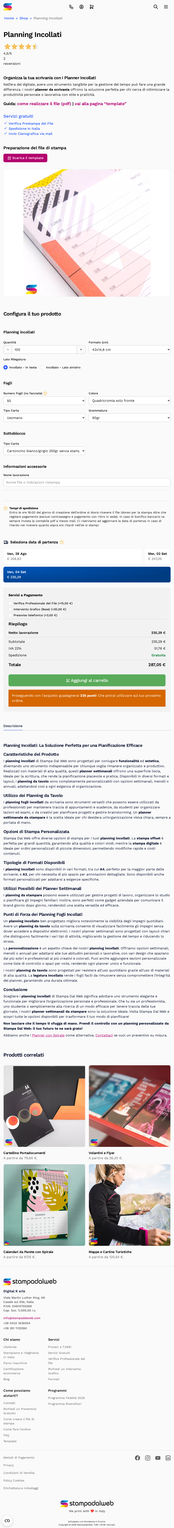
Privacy (8, 1465)
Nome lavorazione (16, 475)
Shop (24, 18)
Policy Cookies (13, 1480)
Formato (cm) (98, 342)
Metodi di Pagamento (18, 1457)
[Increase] (81, 349)
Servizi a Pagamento (25, 595)
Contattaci (104, 1035)
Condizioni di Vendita (19, 1472)
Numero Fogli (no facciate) (22, 393)
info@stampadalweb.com (21, 1318)
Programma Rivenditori (64, 1403)
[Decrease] (7, 349)
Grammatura (98, 410)
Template (10, 1441)
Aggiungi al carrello (89, 680)
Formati (53, 1379)
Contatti (9, 1403)
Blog (6, 1379)
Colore (93, 393)
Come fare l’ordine (17, 1429)
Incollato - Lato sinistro (63, 367)
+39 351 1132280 (15, 1328)
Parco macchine (15, 1363)
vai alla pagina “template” (100, 103)
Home (9, 18)
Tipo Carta (11, 410)
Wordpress (89, 1521)
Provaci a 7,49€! (60, 1347)
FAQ (6, 1435)
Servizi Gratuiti (59, 1353)
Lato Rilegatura (14, 359)
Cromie (101, 1521)
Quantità (9, 342)
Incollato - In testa (23, 367)
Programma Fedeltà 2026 (66, 1398)
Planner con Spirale (48, 1035)
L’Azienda (10, 1347)
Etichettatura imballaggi (20, 1488)
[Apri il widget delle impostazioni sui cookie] (7, 1521)
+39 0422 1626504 (16, 1323)
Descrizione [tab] (12, 726)
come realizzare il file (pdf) (44, 103)
